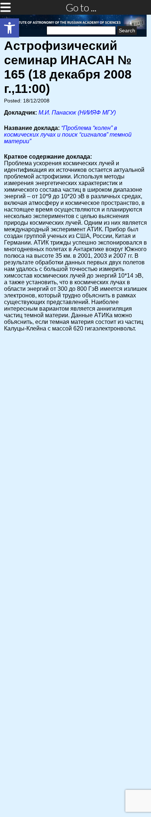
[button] (9, 27)
